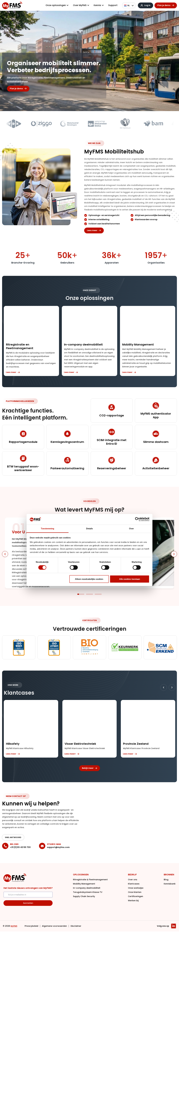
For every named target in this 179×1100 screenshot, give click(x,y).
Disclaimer (76, 926)
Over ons (132, 879)
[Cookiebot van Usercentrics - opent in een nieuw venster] (137, 519)
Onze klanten (134, 892)
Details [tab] (89, 528)
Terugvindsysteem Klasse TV (87, 892)
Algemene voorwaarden (54, 926)
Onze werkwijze (135, 888)
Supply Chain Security (84, 896)
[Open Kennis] (103, 5)
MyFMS (14, 926)
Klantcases (133, 883)
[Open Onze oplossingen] (68, 5)
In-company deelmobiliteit (86, 888)
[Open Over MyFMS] (88, 5)
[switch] (74, 567)
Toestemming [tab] (47, 528)
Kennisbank (170, 883)
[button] (5, 554)
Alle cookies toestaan (129, 579)
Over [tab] (131, 528)
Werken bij (133, 900)
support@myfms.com (58, 847)
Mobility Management (84, 883)
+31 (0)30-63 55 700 (20, 847)
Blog (166, 879)
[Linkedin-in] (173, 926)
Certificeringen (135, 896)
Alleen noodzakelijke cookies (89, 579)
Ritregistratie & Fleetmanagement (90, 879)
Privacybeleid (31, 926)
